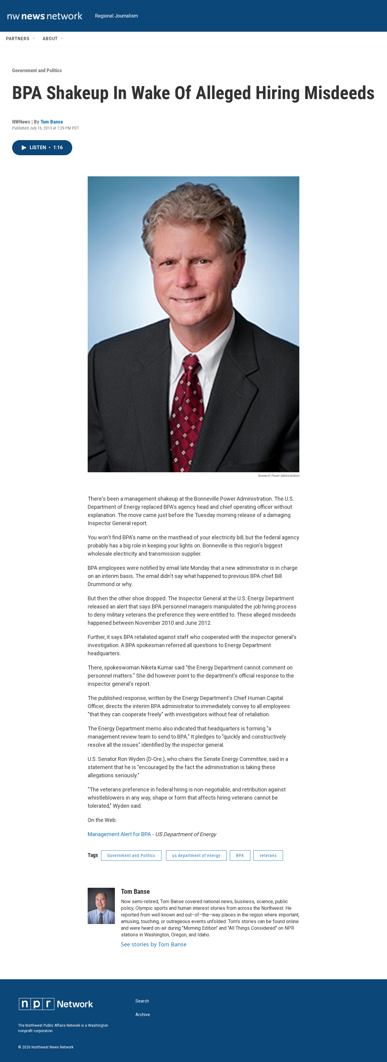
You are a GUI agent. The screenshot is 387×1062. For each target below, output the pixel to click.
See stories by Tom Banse (154, 944)
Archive (142, 1014)
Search (142, 1001)
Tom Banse (52, 122)
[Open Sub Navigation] (34, 38)
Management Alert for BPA (119, 834)
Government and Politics (37, 70)
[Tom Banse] (101, 906)
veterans (268, 855)
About (50, 38)
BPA (240, 855)
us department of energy (196, 855)
